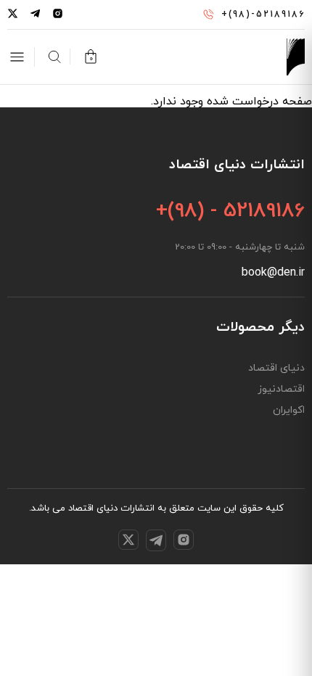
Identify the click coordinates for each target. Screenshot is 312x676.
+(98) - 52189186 (230, 211)
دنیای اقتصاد (276, 368)
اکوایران (289, 410)
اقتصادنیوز (281, 389)
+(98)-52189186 (263, 14)
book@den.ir (273, 273)
